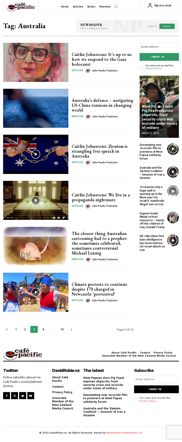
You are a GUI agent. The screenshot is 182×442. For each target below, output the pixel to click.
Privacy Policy (153, 68)
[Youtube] (30, 395)
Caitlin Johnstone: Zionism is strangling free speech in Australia (100, 151)
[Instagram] (14, 395)
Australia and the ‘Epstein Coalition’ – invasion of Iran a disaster (152, 173)
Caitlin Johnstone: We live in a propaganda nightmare (101, 197)
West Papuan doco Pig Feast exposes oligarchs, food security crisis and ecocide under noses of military (159, 117)
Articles (77, 70)
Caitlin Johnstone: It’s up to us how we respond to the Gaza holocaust (102, 59)
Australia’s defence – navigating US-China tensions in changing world (102, 105)
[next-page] (71, 329)
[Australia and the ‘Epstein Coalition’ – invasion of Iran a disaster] (173, 172)
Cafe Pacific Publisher (105, 70)
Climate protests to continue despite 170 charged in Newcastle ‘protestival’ (99, 289)
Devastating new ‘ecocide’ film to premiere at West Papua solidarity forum (151, 151)
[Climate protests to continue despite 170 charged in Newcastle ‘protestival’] (35, 292)
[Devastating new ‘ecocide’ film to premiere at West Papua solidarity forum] (173, 149)
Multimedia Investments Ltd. (125, 432)
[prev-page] (6, 329)
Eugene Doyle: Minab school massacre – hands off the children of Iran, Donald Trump (152, 220)
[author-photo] (88, 70)
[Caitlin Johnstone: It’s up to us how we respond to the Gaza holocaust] (35, 62)
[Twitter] (22, 395)
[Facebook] (6, 395)
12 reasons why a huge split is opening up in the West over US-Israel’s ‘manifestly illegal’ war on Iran (152, 195)
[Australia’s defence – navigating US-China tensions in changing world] (35, 108)
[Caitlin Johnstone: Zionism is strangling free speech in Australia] (35, 154)
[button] (116, 7)
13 (61, 329)
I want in (157, 56)
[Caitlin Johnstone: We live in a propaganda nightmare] (35, 200)
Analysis (77, 116)
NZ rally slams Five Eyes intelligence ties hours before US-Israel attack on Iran (152, 242)
